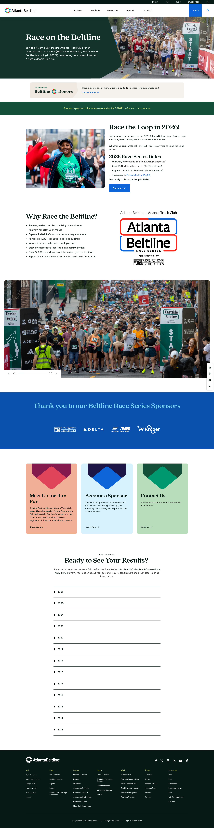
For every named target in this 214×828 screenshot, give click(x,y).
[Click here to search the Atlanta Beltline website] (210, 386)
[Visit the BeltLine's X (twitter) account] (161, 761)
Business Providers (128, 797)
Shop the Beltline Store (82, 806)
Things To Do (31, 784)
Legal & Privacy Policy (133, 821)
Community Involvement (82, 797)
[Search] (208, 10)
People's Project (151, 784)
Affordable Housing (104, 790)
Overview (148, 775)
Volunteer (77, 784)
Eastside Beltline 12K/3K (138, 175)
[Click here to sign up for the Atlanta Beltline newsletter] (210, 380)
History (147, 779)
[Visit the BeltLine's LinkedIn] (174, 761)
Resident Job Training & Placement (58, 794)
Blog (170, 779)
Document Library (175, 788)
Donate (76, 779)
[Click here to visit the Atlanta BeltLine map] (210, 374)
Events (28, 797)
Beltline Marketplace (129, 793)
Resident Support (56, 779)
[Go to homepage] (20, 10)
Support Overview (80, 775)
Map (170, 775)
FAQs (171, 793)
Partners (148, 793)
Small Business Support (130, 788)
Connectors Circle (80, 802)
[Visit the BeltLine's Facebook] (156, 761)
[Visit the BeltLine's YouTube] (180, 761)
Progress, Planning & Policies (105, 780)
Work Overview (126, 775)
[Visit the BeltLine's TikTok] (187, 761)
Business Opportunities (130, 779)
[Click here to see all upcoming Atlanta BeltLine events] (210, 367)
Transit (100, 795)
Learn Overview (103, 775)
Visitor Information (33, 779)
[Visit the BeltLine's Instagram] (168, 761)
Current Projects (103, 786)
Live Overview (55, 775)
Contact (172, 802)
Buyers (52, 784)
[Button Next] (56, 373)
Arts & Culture (31, 793)
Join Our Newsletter (176, 797)
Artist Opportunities (128, 784)
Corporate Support (80, 793)
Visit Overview (31, 775)
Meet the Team (150, 788)
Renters (52, 788)
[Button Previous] (9, 373)
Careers (148, 797)
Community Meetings (81, 788)
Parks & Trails (31, 788)
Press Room (173, 784)
